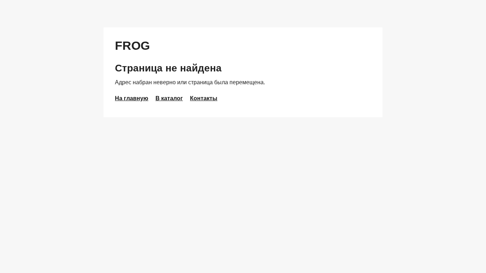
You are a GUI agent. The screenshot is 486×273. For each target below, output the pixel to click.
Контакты (203, 98)
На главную (131, 98)
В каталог (169, 98)
